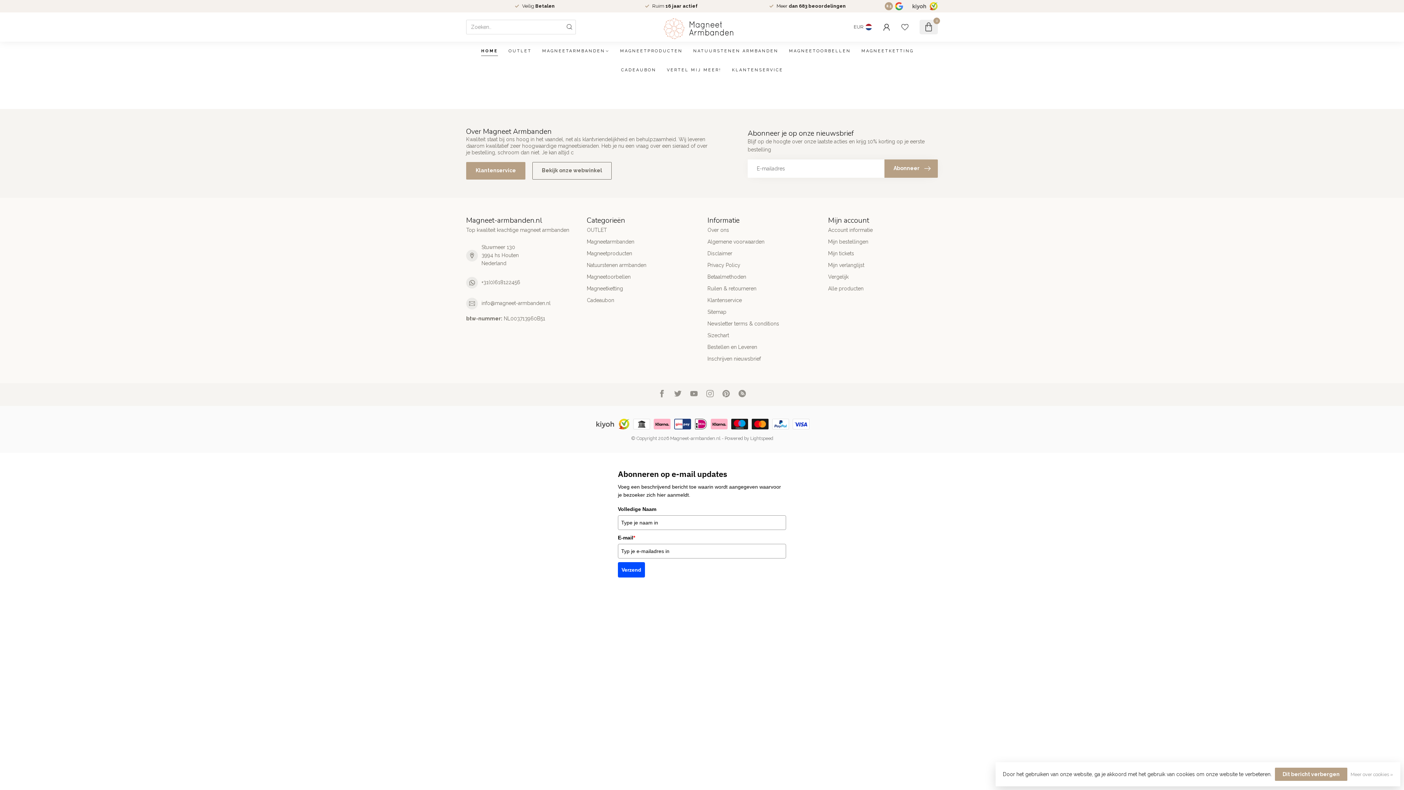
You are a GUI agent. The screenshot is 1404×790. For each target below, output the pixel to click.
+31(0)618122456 (501, 282)
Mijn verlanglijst (846, 265)
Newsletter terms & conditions (743, 324)
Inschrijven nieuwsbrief (734, 359)
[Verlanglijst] (905, 27)
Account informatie (850, 230)
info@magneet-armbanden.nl (516, 303)
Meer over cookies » (1372, 774)
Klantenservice (757, 70)
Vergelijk (838, 277)
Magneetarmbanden (573, 51)
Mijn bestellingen (848, 242)
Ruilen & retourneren (731, 288)
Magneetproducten (651, 51)
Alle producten (846, 288)
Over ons (718, 230)
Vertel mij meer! (694, 70)
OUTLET (520, 51)
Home (489, 51)
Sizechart (718, 335)
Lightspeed (761, 438)
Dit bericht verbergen (1311, 774)
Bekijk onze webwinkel (572, 170)
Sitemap (716, 312)
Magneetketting (887, 51)
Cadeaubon (638, 70)
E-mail (626, 538)
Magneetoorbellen (820, 51)
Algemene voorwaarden (736, 242)
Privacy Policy (723, 265)
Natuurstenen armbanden (735, 51)
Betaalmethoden (726, 277)
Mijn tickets (841, 253)
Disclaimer (719, 253)
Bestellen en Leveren (732, 347)
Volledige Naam (637, 509)
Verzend (631, 570)
